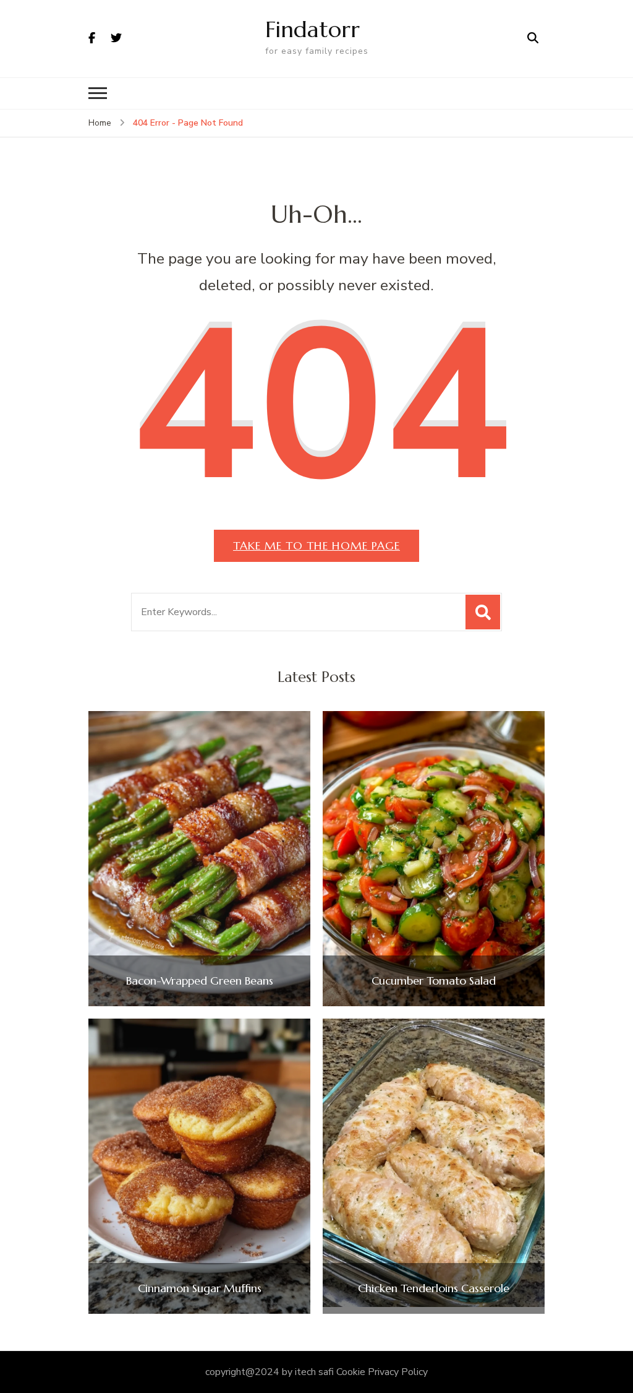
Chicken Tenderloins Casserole (433, 1288)
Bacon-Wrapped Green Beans (199, 981)
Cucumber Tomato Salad (434, 981)
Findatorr (312, 29)
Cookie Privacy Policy (382, 1372)
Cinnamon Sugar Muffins (199, 1288)
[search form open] (533, 38)
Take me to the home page (316, 545)
